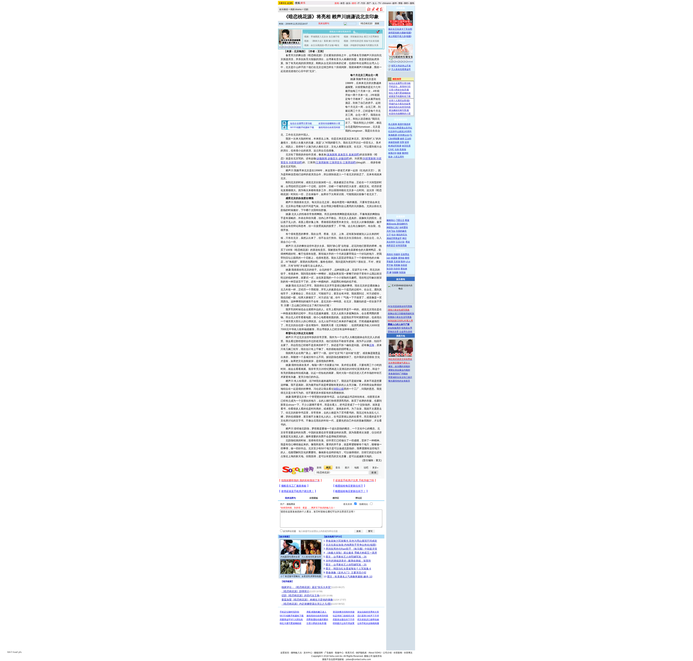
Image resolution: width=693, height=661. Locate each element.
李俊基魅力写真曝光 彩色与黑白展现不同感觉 (351, 540)
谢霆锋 (394, 258)
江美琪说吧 (349, 162)
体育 (342, 3)
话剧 (306, 9)
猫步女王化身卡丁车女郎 (400, 29)
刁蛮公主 (400, 220)
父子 (389, 234)
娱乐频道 (283, 9)
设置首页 (284, 652)
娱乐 (348, 3)
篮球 (407, 142)
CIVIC (391, 149)
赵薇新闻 (322, 158)
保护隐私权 (361, 652)
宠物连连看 (393, 331)
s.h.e (408, 261)
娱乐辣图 (284, 536)
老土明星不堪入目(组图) (399, 36)
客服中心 (339, 652)
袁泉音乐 (343, 154)
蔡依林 (404, 269)
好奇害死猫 (401, 245)
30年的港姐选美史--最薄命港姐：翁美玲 (348, 560)
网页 (328, 467)
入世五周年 (398, 156)
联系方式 (349, 652)
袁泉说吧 (354, 154)
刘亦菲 (397, 269)
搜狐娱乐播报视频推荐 (340, 31)
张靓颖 (395, 272)
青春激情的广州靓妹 (398, 373)
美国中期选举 (404, 124)
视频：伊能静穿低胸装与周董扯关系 (361, 45)
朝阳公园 (339, 388)
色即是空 (391, 245)
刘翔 (402, 142)
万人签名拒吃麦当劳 (311, 557)
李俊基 (390, 261)
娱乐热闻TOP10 (333, 536)
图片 (347, 467)
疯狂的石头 (401, 234)
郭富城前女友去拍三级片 (400, 377)
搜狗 (412, 3)
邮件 (395, 3)
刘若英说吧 (295, 162)
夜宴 (407, 220)
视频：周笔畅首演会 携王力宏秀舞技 (361, 36)
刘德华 (397, 254)
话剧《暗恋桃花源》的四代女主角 (300, 595)
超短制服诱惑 (394, 328)
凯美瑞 (403, 149)
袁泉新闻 (332, 154)
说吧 (366, 467)
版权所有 (377, 656)
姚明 (402, 138)
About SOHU (375, 652)
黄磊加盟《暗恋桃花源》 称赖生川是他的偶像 (307, 599)
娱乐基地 (400, 279)
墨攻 (408, 242)
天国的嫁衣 (401, 231)
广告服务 (328, 652)
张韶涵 (402, 272)
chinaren (386, 3)
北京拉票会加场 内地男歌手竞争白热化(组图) (351, 544)
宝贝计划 (400, 242)
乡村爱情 (403, 227)
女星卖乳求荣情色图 (311, 576)
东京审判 (391, 242)
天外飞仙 (391, 231)
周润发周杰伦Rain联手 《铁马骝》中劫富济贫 (351, 548)
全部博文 (408, 652)
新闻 (319, 467)
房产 (369, 3)
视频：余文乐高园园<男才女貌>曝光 (321, 45)
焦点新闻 (392, 124)
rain (388, 258)
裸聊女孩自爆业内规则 (399, 370)
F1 (411, 135)
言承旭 (397, 261)
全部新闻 (397, 652)
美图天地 (400, 336)
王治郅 (408, 138)
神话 (404, 238)
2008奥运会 (403, 135)
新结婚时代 (402, 224)
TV (379, 3)
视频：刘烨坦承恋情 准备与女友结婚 (361, 41)
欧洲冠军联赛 (394, 146)
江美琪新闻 (322, 162)
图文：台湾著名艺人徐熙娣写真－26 (346, 556)
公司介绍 (387, 652)
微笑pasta (392, 224)
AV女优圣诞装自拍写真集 (400, 306)
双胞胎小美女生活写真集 (400, 317)
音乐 (337, 467)
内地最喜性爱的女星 (290, 557)
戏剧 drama (296, 9)
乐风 (397, 149)
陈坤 (403, 261)
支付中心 (308, 652)
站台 (393, 234)
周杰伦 (390, 254)
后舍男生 (405, 254)
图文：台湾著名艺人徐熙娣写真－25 (346, 564)
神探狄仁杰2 (393, 227)
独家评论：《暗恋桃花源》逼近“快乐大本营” (306, 587)
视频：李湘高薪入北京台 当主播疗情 (321, 36)
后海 (371, 345)
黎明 (407, 258)
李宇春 (390, 265)
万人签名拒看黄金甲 (401, 69)
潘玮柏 (401, 258)
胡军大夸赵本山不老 (401, 65)
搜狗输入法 (296, 652)
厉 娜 (389, 272)
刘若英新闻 (369, 158)
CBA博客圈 (393, 138)
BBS (406, 3)
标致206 (392, 153)
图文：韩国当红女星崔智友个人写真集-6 (348, 568)
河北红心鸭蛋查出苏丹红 (400, 128)
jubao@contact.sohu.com (358, 659)
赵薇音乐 (333, 158)
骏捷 (399, 153)
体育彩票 (406, 146)
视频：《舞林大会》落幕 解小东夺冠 (321, 41)
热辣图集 (400, 8)
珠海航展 (392, 135)
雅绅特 (405, 153)
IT (358, 3)
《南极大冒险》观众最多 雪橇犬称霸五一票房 (351, 552)
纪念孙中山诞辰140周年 (400, 131)
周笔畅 (397, 265)
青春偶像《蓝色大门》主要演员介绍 (346, 572)
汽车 (363, 3)
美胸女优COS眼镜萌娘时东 (401, 313)
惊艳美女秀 (406, 328)
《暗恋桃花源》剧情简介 (295, 591)
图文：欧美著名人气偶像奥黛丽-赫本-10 (349, 576)
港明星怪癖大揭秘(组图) (399, 32)
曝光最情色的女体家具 (399, 381)
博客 (400, 3)
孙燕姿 (404, 265)
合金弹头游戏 (405, 331)
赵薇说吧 (344, 158)
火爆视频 (400, 40)
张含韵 (390, 269)
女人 (374, 3)
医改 (390, 156)
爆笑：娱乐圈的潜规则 (399, 366)
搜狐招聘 (318, 652)
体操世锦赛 (393, 142)
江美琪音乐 (335, 162)
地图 (356, 467)
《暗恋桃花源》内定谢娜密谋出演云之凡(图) (306, 603)
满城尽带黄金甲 (394, 238)
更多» (375, 467)
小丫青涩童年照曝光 (290, 576)
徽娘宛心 (391, 220)
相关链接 (287, 581)
